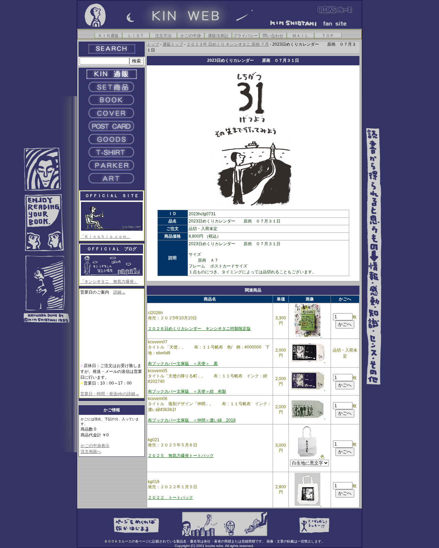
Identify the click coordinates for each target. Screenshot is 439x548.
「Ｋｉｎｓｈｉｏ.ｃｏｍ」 (105, 236)
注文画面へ (91, 451)
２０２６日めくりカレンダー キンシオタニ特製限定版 (199, 328)
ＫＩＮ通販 (108, 35)
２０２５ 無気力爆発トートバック (181, 455)
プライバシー (245, 35)
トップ (153, 44)
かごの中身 (190, 35)
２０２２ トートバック (170, 497)
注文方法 (163, 35)
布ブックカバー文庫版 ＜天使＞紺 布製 (187, 391)
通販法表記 (218, 35)
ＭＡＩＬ (300, 35)
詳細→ (119, 292)
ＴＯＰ (328, 35)
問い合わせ (273, 35)
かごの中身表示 (95, 445)
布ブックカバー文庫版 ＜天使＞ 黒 (183, 363)
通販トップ (173, 44)
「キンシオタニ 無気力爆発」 (109, 281)
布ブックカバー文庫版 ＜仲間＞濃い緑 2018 (192, 420)
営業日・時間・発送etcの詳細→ (109, 393)
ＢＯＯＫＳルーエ (118, 541)
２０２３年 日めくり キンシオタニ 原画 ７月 (228, 44)
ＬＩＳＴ (136, 35)
